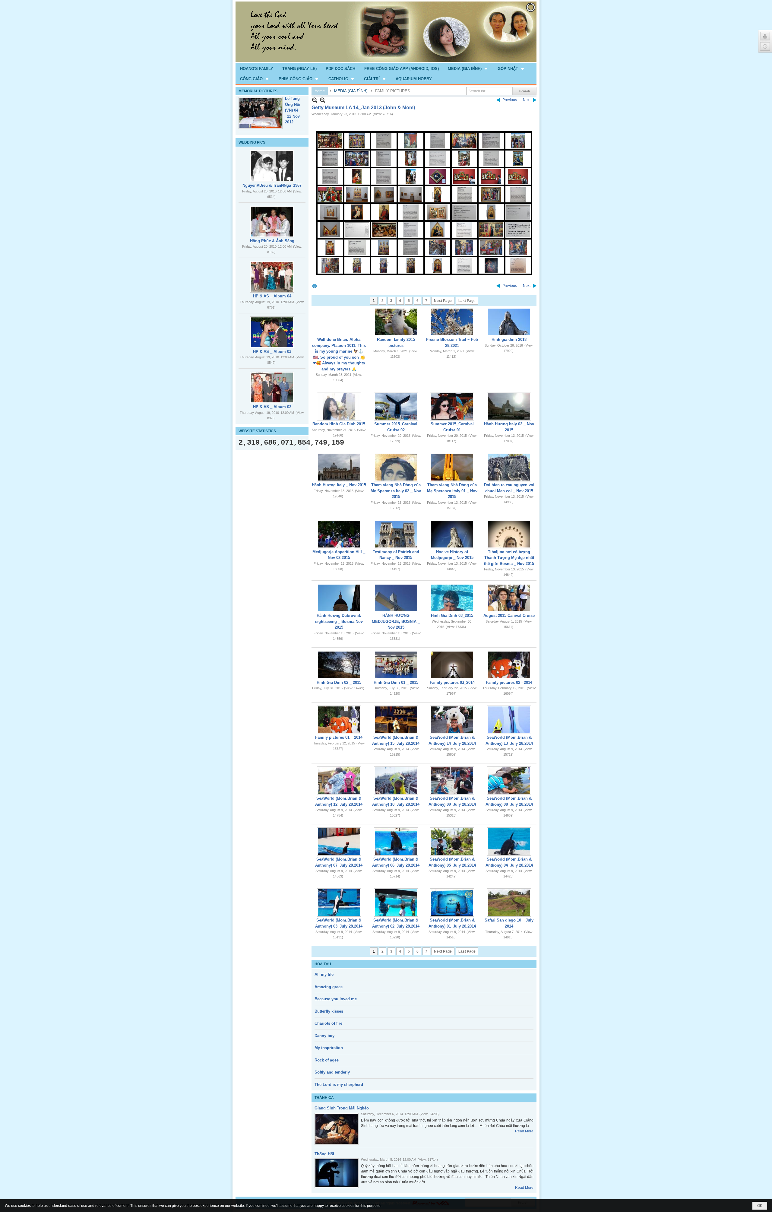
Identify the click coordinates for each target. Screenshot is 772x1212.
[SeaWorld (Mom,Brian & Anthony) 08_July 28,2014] (509, 780)
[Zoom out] (322, 100)
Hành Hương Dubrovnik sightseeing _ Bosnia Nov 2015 (339, 621)
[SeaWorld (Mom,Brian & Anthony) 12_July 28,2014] (339, 780)
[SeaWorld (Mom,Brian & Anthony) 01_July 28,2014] (452, 902)
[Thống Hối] (336, 1173)
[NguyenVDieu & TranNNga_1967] (272, 166)
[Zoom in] (315, 100)
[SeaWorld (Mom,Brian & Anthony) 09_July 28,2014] (452, 780)
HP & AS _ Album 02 (272, 407)
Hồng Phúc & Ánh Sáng (272, 241)
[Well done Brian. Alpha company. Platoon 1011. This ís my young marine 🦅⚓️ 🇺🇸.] (339, 322)
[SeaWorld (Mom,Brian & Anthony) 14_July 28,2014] (452, 719)
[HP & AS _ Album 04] (272, 277)
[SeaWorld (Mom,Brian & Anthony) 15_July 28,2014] (396, 719)
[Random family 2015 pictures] (396, 322)
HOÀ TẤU (323, 964)
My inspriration (329, 1047)
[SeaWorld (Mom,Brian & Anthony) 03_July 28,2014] (339, 902)
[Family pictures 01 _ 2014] (339, 719)
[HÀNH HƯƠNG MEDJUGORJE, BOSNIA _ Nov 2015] (396, 598)
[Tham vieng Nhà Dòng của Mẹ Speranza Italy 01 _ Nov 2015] (452, 467)
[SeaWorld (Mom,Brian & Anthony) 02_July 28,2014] (396, 902)
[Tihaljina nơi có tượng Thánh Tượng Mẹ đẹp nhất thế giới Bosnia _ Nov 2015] (509, 534)
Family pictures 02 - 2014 (509, 682)
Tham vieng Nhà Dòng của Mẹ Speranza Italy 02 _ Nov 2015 (396, 491)
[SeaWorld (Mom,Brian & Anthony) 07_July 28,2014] (339, 841)
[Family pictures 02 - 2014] (509, 665)
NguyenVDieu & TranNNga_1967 (272, 185)
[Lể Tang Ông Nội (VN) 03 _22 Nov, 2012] (260, 113)
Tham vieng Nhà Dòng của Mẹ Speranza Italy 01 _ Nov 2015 (452, 491)
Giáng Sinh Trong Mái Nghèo (342, 1108)
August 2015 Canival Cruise (509, 615)
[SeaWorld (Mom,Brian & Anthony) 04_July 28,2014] (509, 841)
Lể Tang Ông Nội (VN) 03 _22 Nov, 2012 (293, 110)
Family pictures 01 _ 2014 (338, 737)
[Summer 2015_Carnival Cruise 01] (452, 406)
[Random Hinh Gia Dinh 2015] (339, 406)
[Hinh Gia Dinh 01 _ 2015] (396, 665)
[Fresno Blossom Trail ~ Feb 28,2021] (452, 322)
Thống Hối (324, 1154)
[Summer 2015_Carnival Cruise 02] (396, 406)
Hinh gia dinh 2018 (509, 339)
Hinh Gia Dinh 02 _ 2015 (339, 682)
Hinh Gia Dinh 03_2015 (452, 615)
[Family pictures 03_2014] (452, 665)
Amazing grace (329, 987)
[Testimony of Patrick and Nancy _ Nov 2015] (396, 534)
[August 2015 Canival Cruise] (509, 598)
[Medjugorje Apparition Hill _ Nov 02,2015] (339, 534)
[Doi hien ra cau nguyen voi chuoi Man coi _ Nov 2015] (509, 467)
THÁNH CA (324, 1098)
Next (526, 100)
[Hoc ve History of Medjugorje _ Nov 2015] (452, 534)
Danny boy (324, 1035)
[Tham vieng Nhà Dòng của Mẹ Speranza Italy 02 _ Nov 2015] (396, 467)
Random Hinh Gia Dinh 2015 (338, 424)
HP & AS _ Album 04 (272, 296)
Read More (524, 1131)
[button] (468, 68)
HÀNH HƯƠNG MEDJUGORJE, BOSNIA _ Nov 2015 (396, 621)
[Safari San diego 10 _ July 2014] (509, 902)
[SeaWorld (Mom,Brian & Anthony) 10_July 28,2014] (396, 780)
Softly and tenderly (332, 1072)
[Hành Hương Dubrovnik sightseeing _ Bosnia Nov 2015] (339, 598)
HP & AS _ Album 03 (272, 351)
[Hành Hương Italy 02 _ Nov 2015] (509, 406)
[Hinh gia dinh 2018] (509, 322)
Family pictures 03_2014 (452, 682)
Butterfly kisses (329, 1011)
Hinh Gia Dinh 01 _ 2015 (396, 682)
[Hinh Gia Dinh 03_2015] (452, 598)
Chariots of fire (328, 1023)
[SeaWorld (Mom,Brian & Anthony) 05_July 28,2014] (452, 841)
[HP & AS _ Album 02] (272, 387)
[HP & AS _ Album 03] (272, 332)
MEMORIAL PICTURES (258, 91)
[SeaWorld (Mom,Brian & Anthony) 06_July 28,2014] (396, 841)
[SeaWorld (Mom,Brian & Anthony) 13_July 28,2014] (509, 719)
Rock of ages (327, 1060)
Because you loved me (336, 999)
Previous (509, 100)
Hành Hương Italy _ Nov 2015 (339, 485)
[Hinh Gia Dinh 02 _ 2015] (339, 665)
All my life (324, 974)
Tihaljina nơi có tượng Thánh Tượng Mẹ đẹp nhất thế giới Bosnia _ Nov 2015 (509, 558)
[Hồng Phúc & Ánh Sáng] (272, 221)
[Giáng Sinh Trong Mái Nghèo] (336, 1129)
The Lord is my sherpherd (339, 1084)
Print (315, 286)
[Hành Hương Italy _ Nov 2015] (339, 467)
